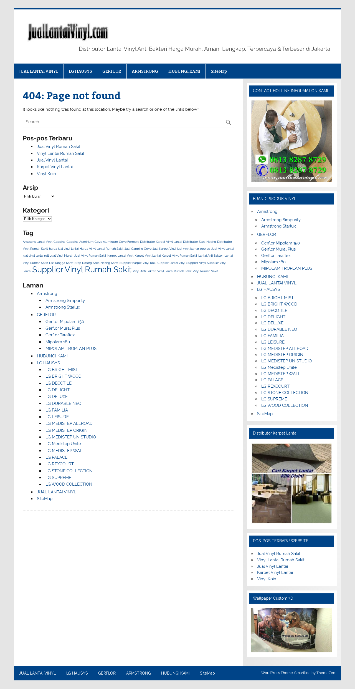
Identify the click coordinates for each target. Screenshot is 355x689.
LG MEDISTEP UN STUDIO (70, 437)
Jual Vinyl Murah (61, 255)
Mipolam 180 (57, 341)
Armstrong (47, 293)
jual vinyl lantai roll (36, 255)
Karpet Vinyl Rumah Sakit (179, 255)
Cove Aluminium (106, 241)
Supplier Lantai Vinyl (171, 262)
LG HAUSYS (80, 71)
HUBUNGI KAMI (184, 71)
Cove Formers (129, 241)
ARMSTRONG (145, 71)
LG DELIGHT (57, 389)
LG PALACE (56, 457)
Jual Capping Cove (138, 248)
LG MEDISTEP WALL (65, 450)
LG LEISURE (57, 416)
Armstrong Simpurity (65, 300)
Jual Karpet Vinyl (164, 248)
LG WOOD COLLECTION (68, 484)
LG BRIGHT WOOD (63, 376)
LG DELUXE (56, 396)
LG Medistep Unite (63, 443)
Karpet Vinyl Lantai (55, 166)
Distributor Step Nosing (199, 241)
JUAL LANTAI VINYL (38, 71)
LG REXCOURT (59, 463)
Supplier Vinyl (196, 262)
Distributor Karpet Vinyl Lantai (161, 241)
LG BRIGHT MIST (61, 369)
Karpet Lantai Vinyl (120, 255)
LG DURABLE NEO (63, 403)
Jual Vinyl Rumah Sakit (58, 146)
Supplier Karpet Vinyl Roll (138, 262)
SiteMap (219, 71)
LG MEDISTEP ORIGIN (66, 430)
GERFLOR (111, 71)
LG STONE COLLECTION (69, 470)
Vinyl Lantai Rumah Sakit (60, 153)
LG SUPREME (58, 477)
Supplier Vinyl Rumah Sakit (82, 269)
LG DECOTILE (58, 383)
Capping (59, 241)
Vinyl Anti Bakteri (144, 271)
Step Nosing (83, 262)
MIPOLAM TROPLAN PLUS (71, 348)
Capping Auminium (80, 241)
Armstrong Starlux (62, 307)
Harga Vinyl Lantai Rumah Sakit (101, 248)
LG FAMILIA (56, 410)
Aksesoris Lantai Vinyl (37, 241)
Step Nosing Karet (105, 262)
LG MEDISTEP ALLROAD (69, 423)
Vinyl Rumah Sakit (205, 271)
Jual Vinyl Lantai (52, 160)
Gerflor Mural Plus (62, 328)
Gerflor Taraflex (60, 334)
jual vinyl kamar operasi (193, 248)
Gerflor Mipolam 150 (64, 321)
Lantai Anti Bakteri (210, 255)
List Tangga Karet (61, 262)
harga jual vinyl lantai (63, 248)
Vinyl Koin (46, 173)
